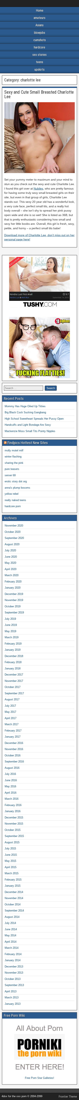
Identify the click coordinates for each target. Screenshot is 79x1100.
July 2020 (10, 550)
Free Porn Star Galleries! (39, 1077)
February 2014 (13, 954)
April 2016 (10, 792)
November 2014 (14, 898)
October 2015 (12, 829)
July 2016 (10, 773)
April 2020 (10, 569)
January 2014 (12, 960)
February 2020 (13, 581)
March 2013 (11, 997)
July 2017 (10, 705)
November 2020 (14, 525)
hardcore (39, 47)
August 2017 (12, 699)
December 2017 (14, 674)
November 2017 (14, 680)
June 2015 (11, 854)
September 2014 (14, 910)
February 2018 (13, 662)
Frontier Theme (68, 1096)
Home (39, 10)
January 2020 (12, 587)
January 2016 (12, 811)
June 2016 (11, 780)
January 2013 (12, 1003)
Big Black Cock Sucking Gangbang (25, 412)
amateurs (39, 18)
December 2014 (14, 892)
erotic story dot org (16, 481)
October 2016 (12, 755)
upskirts (39, 69)
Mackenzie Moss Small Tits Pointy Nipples (30, 431)
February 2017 (13, 730)
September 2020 (14, 538)
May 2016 (10, 786)
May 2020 (10, 562)
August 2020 (12, 544)
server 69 (10, 475)
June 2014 (11, 929)
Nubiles (38, 188)
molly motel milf (14, 450)
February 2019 (13, 643)
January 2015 (12, 885)
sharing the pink (14, 462)
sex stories (39, 55)
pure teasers (12, 468)
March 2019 (11, 637)
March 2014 (11, 947)
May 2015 (10, 860)
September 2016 (14, 761)
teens (39, 62)
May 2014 (10, 935)
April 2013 (10, 991)
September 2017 (14, 693)
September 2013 (14, 985)
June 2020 (11, 556)
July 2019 (10, 618)
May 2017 (10, 711)
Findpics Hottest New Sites (27, 443)
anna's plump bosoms (17, 487)
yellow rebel (11, 493)
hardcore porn (13, 506)
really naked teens (15, 500)
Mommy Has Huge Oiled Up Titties (25, 406)
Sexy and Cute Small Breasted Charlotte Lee (39, 94)
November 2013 (14, 972)
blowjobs (39, 33)
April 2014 (10, 941)
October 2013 (12, 978)
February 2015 (13, 879)
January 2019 (12, 649)
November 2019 (14, 600)
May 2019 (10, 631)
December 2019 (14, 594)
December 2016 (14, 743)
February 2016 (13, 805)
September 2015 (14, 836)
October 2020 (12, 531)
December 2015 (14, 817)
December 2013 (14, 966)
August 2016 (12, 767)
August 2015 (12, 842)
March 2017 (11, 724)
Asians (39, 25)
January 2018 (12, 668)
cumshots (39, 40)
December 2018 (14, 656)
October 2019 (12, 606)
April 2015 (10, 867)
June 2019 (11, 624)
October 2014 (12, 904)
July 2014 (10, 923)
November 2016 (14, 749)
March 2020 (11, 575)
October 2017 (12, 687)
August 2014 (12, 916)
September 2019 (14, 612)
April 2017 (10, 718)
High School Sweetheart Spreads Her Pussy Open (34, 418)
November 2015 (14, 823)
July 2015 (10, 848)
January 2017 (12, 736)
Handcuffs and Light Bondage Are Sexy (28, 424)
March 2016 (11, 798)
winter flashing (13, 456)
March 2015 (11, 873)
